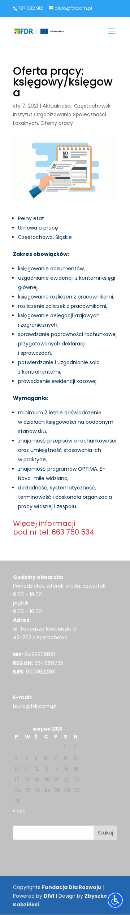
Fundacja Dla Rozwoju (71, 887)
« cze (19, 810)
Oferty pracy (56, 123)
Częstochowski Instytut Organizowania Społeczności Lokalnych (62, 114)
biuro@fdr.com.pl (34, 706)
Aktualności (57, 105)
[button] (111, 36)
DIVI (49, 895)
